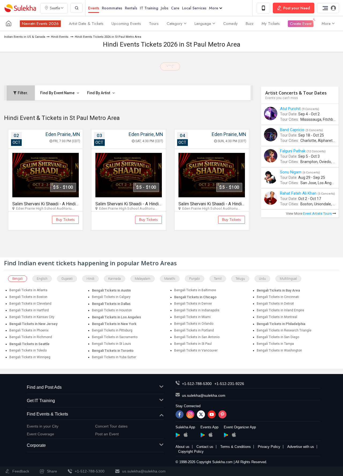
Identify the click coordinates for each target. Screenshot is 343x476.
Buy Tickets (65, 220)
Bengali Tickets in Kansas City (31, 317)
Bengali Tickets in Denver (193, 303)
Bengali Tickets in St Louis (111, 344)
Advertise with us (300, 446)
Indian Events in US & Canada (24, 37)
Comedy (230, 24)
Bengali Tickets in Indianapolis (196, 310)
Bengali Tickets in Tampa (275, 344)
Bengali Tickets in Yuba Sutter (114, 357)
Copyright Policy (191, 451)
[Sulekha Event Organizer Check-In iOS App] (234, 434)
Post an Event (107, 434)
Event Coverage (40, 434)
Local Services (194, 8)
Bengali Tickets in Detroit (275, 303)
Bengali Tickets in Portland (194, 330)
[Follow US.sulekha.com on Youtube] (212, 414)
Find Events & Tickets (47, 414)
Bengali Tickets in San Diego (278, 337)
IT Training (149, 8)
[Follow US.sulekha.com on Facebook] (179, 414)
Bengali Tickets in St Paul (193, 344)
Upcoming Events (126, 24)
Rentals (131, 8)
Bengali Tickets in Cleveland (30, 303)
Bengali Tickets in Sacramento (114, 337)
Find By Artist (99, 93)
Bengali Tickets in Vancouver (196, 350)
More (213, 8)
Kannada (114, 279)
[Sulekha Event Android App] (202, 435)
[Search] (76, 8)
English (42, 279)
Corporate (36, 445)
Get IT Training (41, 400)
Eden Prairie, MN (63, 134)
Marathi (169, 279)
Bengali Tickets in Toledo (28, 350)
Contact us (204, 446)
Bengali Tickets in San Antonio (196, 337)
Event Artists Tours (318, 213)
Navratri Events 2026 (40, 24)
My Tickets (271, 24)
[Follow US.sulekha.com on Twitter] (201, 414)
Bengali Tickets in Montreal (277, 317)
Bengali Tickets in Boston (28, 297)
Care (175, 8)
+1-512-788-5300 (197, 383)
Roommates (112, 8)
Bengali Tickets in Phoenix (29, 330)
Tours (154, 24)
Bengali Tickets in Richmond (30, 337)
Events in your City (42, 426)
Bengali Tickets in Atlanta (28, 290)
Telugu (240, 279)
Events (93, 8)
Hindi (170, 67)
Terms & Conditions (235, 446)
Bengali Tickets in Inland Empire (280, 310)
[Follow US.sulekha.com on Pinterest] (222, 414)
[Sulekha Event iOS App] (210, 434)
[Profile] (328, 8)
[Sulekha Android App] (178, 435)
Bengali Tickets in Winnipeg (29, 357)
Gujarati (67, 279)
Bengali (17, 279)
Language (203, 24)
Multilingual (288, 279)
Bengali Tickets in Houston (112, 310)
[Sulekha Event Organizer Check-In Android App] (226, 435)
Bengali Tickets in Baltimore (195, 290)
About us (182, 446)
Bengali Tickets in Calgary (111, 297)
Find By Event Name (57, 93)
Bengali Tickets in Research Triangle (284, 330)
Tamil (218, 279)
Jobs (164, 8)
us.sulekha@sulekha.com (203, 395)
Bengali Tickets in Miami (192, 317)
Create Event (300, 24)
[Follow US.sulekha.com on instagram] (190, 414)
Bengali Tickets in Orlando (193, 324)
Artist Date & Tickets (86, 24)
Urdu (262, 279)
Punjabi (194, 279)
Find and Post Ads (44, 387)
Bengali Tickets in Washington (279, 350)
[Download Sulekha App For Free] (263, 8)
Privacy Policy (269, 446)
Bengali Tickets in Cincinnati (278, 297)
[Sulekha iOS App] (185, 434)
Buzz (249, 24)
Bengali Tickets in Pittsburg (112, 330)
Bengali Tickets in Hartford (29, 310)
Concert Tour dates (111, 426)
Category (174, 24)
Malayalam (142, 279)
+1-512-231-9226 (229, 383)
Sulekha (20, 8)
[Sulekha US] (8, 23)
